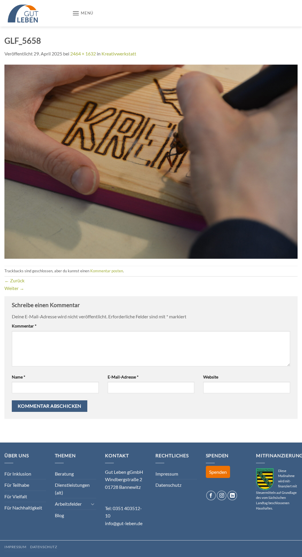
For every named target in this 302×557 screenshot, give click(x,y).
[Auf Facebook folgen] (211, 495)
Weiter (14, 288)
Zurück (14, 280)
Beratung (64, 473)
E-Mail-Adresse (123, 376)
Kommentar (24, 325)
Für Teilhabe (16, 485)
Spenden (218, 472)
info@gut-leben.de (123, 523)
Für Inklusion (17, 473)
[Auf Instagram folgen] (221, 495)
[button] (82, 13)
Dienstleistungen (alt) (72, 488)
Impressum (166, 473)
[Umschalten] (92, 503)
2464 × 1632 (83, 53)
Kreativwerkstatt (118, 53)
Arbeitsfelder (68, 504)
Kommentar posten (106, 270)
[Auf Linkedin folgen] (232, 495)
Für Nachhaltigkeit (23, 507)
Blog (59, 515)
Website (210, 376)
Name (18, 376)
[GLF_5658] (151, 161)
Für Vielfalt (15, 496)
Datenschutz (168, 485)
